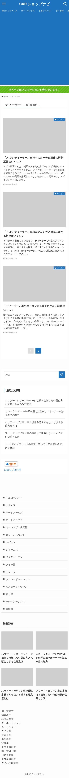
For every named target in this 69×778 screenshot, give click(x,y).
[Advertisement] (34, 50)
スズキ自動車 (8, 759)
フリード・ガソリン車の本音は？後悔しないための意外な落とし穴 (34, 434)
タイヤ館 (10, 564)
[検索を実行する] (62, 374)
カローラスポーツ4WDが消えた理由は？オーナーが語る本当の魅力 (34, 412)
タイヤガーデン (14, 557)
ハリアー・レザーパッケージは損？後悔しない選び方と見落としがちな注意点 (34, 402)
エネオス (10, 505)
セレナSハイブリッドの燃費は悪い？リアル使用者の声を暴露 (33, 445)
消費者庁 (6, 715)
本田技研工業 (8, 751)
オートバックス (14, 519)
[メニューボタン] (4, 4)
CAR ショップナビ (34, 4)
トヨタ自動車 (8, 747)
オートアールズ (14, 512)
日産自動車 (7, 755)
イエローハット (14, 497)
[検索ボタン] (65, 4)
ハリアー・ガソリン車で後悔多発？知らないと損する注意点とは (34, 423)
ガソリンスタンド (15, 534)
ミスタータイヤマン (16, 586)
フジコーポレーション (18, 579)
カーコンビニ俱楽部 (16, 527)
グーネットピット (11, 723)
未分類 (9, 594)
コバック (10, 542)
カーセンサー (8, 727)
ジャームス (12, 549)
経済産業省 (7, 719)
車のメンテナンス (15, 601)
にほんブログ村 (12, 469)
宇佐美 (5, 743)
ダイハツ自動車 (9, 763)
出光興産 (6, 739)
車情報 (9, 608)
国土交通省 (7, 711)
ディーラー (12, 571)
